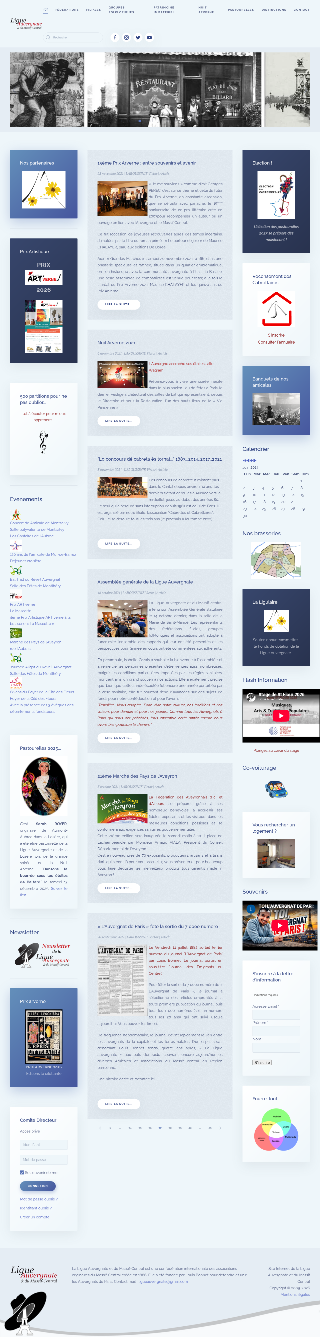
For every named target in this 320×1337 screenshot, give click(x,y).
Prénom (260, 1022)
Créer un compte (35, 1217)
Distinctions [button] (274, 9)
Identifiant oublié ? (36, 1208)
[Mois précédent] (248, 461)
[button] (45, 10)
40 (190, 1128)
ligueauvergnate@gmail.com (163, 1281)
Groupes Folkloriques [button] (121, 10)
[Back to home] (26, 24)
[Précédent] (100, 1128)
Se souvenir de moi (41, 1172)
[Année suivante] (251, 461)
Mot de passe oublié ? (39, 1199)
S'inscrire (276, 335)
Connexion (38, 1186)
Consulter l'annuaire (276, 342)
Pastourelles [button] (241, 9)
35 (140, 1128)
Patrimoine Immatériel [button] (164, 10)
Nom (258, 1039)
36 (150, 1128)
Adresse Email (265, 1006)
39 (180, 1128)
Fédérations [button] (67, 9)
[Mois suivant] (254, 461)
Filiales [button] (93, 9)
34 (130, 1128)
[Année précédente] (244, 461)
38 (170, 1128)
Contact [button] (302, 9)
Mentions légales (295, 1294)
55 (210, 1128)
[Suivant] (220, 1128)
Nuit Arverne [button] (206, 10)
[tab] (122, 121)
